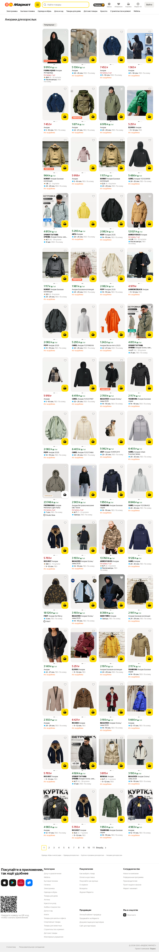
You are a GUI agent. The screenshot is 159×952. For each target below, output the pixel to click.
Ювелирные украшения (53, 937)
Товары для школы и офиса (55, 918)
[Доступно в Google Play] (12, 886)
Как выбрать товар (87, 874)
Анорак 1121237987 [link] (82, 399)
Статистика (11, 947)
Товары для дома (51, 896)
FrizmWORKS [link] (49, 506)
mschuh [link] (75, 723)
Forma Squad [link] (49, 71)
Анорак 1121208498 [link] (139, 179)
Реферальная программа (133, 877)
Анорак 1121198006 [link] (83, 345)
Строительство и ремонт (54, 929)
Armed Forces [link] (134, 235)
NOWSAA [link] (103, 777)
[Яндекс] (153, 949)
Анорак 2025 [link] (108, 235)
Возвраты (83, 888)
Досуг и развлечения (52, 874)
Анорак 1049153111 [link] (110, 452)
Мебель (47, 877)
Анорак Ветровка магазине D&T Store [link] (83, 506)
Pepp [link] (102, 235)
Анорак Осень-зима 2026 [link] (55, 236)
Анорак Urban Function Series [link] (136, 453)
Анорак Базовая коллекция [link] (53, 180)
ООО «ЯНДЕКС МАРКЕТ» (146, 945)
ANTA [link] (74, 234)
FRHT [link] (46, 616)
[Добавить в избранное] (65, 32)
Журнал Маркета (86, 892)
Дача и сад (48, 911)
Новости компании (131, 874)
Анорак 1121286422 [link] (139, 505)
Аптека (47, 900)
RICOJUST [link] (48, 561)
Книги (46, 915)
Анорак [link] (75, 70)
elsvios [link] (131, 128)
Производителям (130, 881)
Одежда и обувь (50, 892)
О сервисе (84, 885)
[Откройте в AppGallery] (20, 886)
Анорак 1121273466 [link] (83, 452)
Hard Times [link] (105, 616)
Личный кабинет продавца (90, 915)
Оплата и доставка (87, 877)
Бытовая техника (51, 881)
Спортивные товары (52, 922)
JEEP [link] (102, 452)
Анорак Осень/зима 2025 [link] (110, 400)
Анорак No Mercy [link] (53, 616)
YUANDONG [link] (132, 399)
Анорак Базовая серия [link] (139, 400)
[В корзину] (65, 59)
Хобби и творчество (52, 907)
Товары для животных (53, 926)
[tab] (12, 11)
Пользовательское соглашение (31, 947)
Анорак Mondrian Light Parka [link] (52, 506)
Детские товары (50, 933)
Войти (149, 4)
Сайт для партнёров (88, 926)
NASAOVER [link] (104, 399)
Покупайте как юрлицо (89, 881)
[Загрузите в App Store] (4, 886)
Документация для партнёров (92, 922)
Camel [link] (131, 179)
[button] (49, 25)
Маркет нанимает (130, 888)
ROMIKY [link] (47, 179)
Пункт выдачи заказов (132, 885)
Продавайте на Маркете (89, 918)
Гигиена (47, 885)
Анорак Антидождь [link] (53, 72)
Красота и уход (50, 903)
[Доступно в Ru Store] (29, 886)
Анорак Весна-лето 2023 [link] (110, 345)
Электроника (49, 888)
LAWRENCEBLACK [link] (135, 290)
